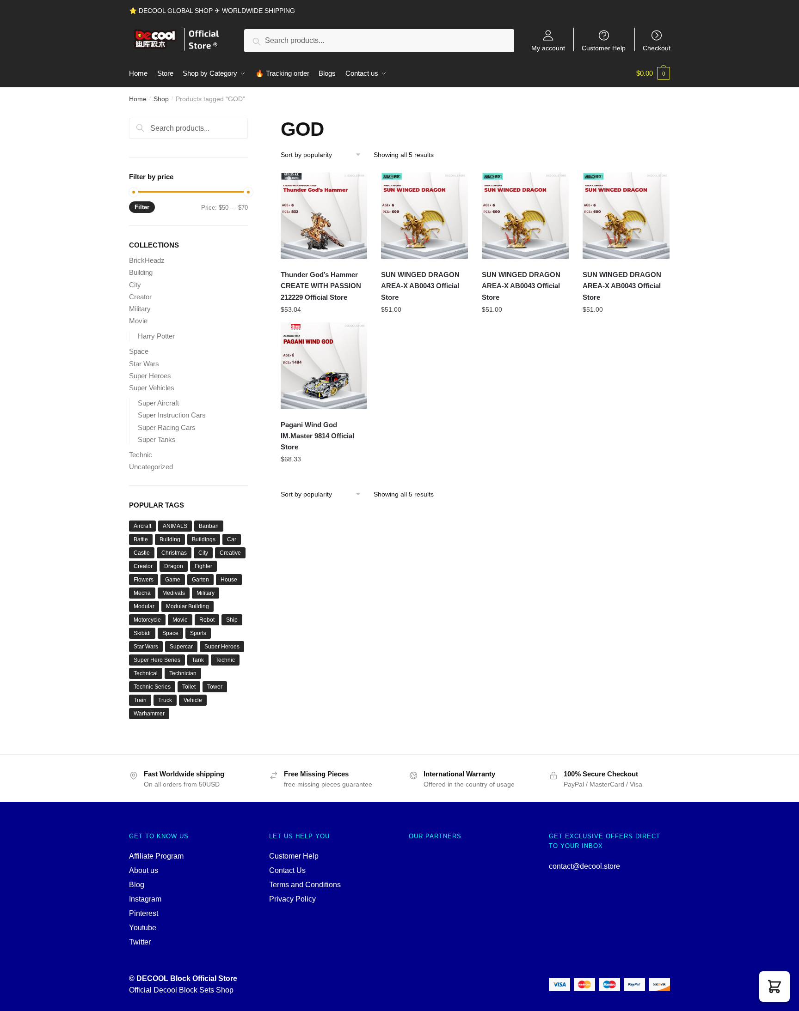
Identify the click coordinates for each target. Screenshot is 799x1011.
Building (141, 272)
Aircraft (142, 526)
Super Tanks (157, 439)
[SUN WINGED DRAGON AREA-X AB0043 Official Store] (424, 215)
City (135, 285)
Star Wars (144, 364)
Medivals (173, 593)
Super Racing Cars (167, 427)
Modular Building (187, 606)
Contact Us (287, 870)
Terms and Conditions (305, 885)
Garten (200, 579)
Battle (141, 539)
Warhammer (149, 713)
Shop (161, 99)
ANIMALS (175, 526)
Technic (140, 455)
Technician (183, 673)
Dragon (173, 566)
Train (140, 700)
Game (172, 579)
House (229, 579)
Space (138, 351)
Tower (214, 687)
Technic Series (152, 687)
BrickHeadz (147, 260)
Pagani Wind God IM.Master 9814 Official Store (317, 436)
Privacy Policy (292, 899)
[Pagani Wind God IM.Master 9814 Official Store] (324, 365)
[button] (774, 986)
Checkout (656, 47)
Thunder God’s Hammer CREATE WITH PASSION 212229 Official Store (321, 286)
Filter (142, 207)
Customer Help (604, 47)
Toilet (189, 687)
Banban (209, 526)
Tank (198, 660)
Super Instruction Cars (172, 415)
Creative (230, 553)
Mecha (142, 593)
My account (548, 47)
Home (138, 99)
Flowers (144, 579)
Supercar (181, 646)
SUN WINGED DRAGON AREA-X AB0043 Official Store (420, 286)
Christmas (174, 553)
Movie (138, 321)
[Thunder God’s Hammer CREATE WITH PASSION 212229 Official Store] (324, 215)
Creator (140, 297)
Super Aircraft (158, 403)
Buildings (203, 539)
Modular (144, 606)
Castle (142, 553)
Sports (198, 633)
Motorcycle (147, 620)
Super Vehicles (151, 388)
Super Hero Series (157, 660)
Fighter (203, 566)
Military (140, 309)
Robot (207, 620)
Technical (146, 673)
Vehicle (193, 700)
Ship (232, 620)
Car (231, 539)
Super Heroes (150, 376)
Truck (165, 700)
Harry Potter (156, 336)
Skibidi (142, 633)
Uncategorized (151, 467)
